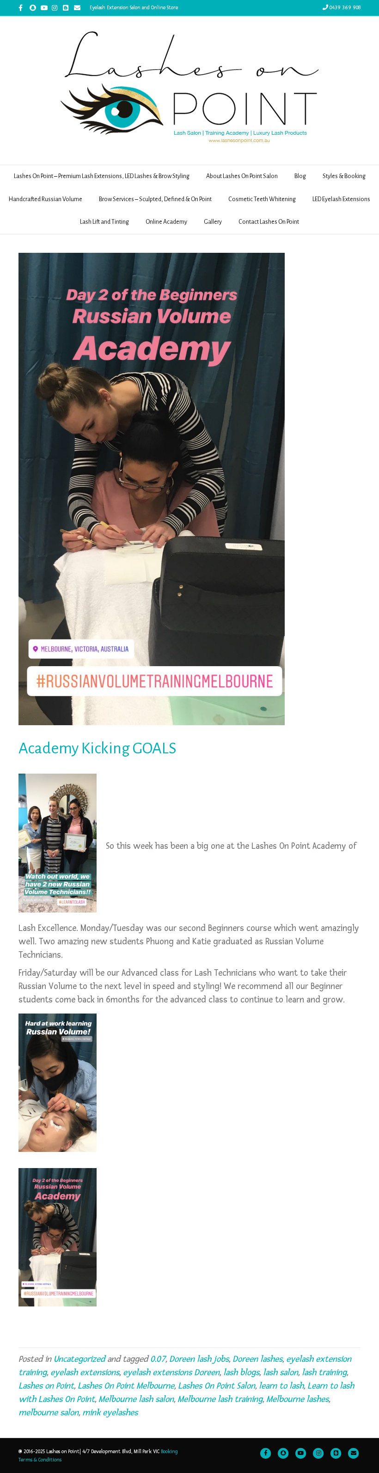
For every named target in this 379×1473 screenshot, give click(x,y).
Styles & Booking (344, 176)
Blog (300, 176)
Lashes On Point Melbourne (126, 1386)
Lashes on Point (46, 1386)
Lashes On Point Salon (216, 1386)
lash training (324, 1372)
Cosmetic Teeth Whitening (262, 199)
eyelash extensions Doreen (171, 1372)
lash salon (280, 1372)
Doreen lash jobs (199, 1359)
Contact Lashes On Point (268, 222)
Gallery (213, 222)
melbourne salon (48, 1412)
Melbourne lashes (297, 1399)
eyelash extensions (84, 1372)
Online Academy (166, 222)
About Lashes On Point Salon (242, 176)
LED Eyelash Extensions (341, 199)
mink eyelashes (110, 1412)
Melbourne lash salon (136, 1399)
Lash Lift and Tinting (104, 222)
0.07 (157, 1359)
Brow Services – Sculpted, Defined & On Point (155, 199)
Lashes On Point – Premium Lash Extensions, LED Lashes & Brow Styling (102, 176)
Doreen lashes (257, 1359)
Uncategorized (79, 1359)
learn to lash (281, 1386)
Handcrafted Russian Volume (45, 199)
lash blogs (241, 1372)
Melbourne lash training (220, 1399)
